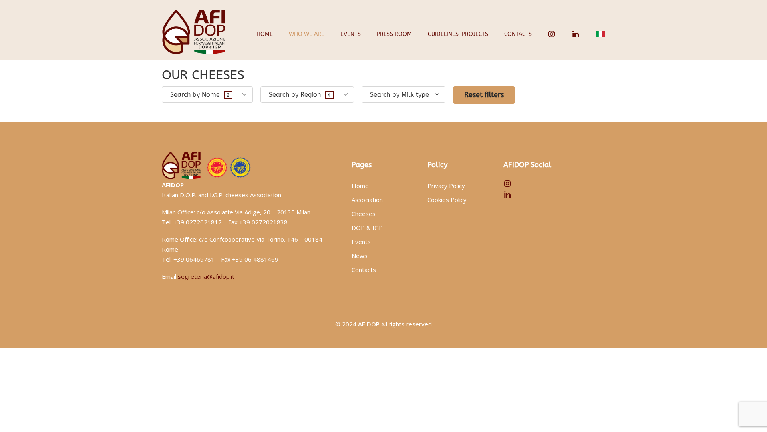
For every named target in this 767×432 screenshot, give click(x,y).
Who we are (306, 34)
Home (264, 34)
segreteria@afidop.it (206, 276)
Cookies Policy (447, 200)
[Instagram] (552, 34)
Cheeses (364, 214)
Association (367, 200)
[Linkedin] (576, 34)
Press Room (394, 34)
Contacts (518, 34)
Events (350, 34)
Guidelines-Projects (458, 34)
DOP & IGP (367, 228)
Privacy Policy (446, 186)
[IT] (600, 34)
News (360, 256)
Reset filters (484, 94)
